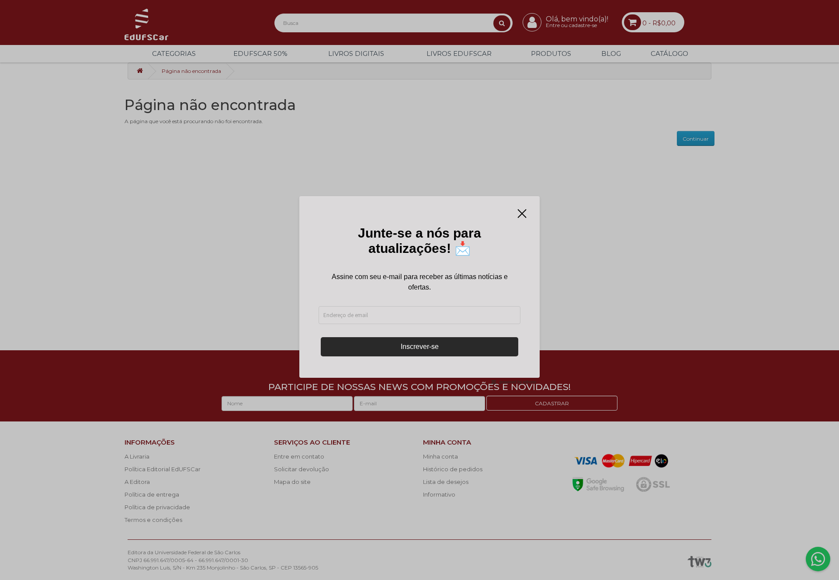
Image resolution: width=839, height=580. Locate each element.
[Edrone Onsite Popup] (419, 290)
